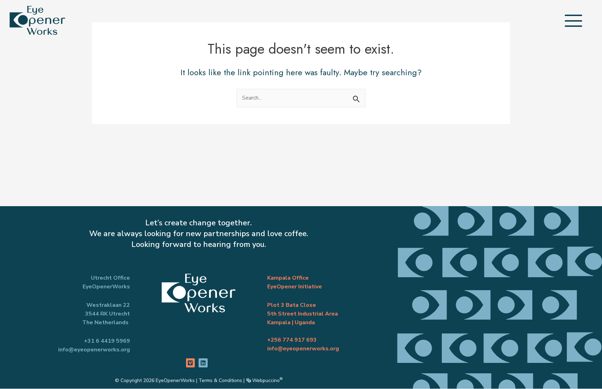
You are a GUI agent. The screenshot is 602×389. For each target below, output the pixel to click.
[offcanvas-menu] (573, 20)
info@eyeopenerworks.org (94, 349)
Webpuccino (267, 380)
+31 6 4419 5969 (107, 341)
